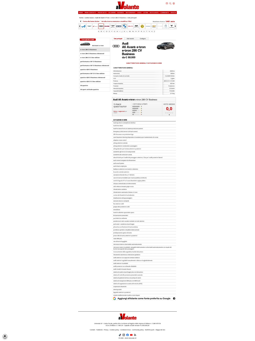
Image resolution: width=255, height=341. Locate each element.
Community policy (138, 330)
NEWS (81, 12)
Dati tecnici (130, 39)
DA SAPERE (112, 12)
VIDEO (139, 12)
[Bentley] (112, 26)
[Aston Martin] (89, 26)
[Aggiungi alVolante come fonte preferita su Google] (144, 298)
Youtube (131, 335)
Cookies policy (114, 330)
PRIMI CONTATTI (90, 12)
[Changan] (148, 26)
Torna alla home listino (91, 21)
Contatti (92, 330)
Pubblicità (99, 330)
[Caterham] (142, 26)
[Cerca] (170, 3)
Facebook (127, 335)
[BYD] (130, 26)
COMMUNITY (164, 12)
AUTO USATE (154, 12)
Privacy (106, 330)
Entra (115, 111)
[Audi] (101, 26)
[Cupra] (171, 26)
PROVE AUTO (102, 12)
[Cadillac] (136, 26)
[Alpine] (83, 26)
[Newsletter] (167, 3)
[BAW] (107, 26)
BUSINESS (120, 12)
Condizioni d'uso (125, 330)
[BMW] (124, 26)
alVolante (127, 5)
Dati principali (118, 39)
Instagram (124, 335)
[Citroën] (165, 26)
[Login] (174, 3)
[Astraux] (95, 26)
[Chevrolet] (154, 26)
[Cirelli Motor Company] (159, 26)
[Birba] (118, 26)
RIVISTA (173, 12)
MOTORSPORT (130, 12)
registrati (121, 111)
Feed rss (135, 335)
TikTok (120, 335)
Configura (143, 39)
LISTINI (145, 12)
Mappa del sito (160, 330)
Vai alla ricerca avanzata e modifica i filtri (116, 21)
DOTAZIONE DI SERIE (155, 63)
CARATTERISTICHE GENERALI (136, 63)
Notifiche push (149, 330)
